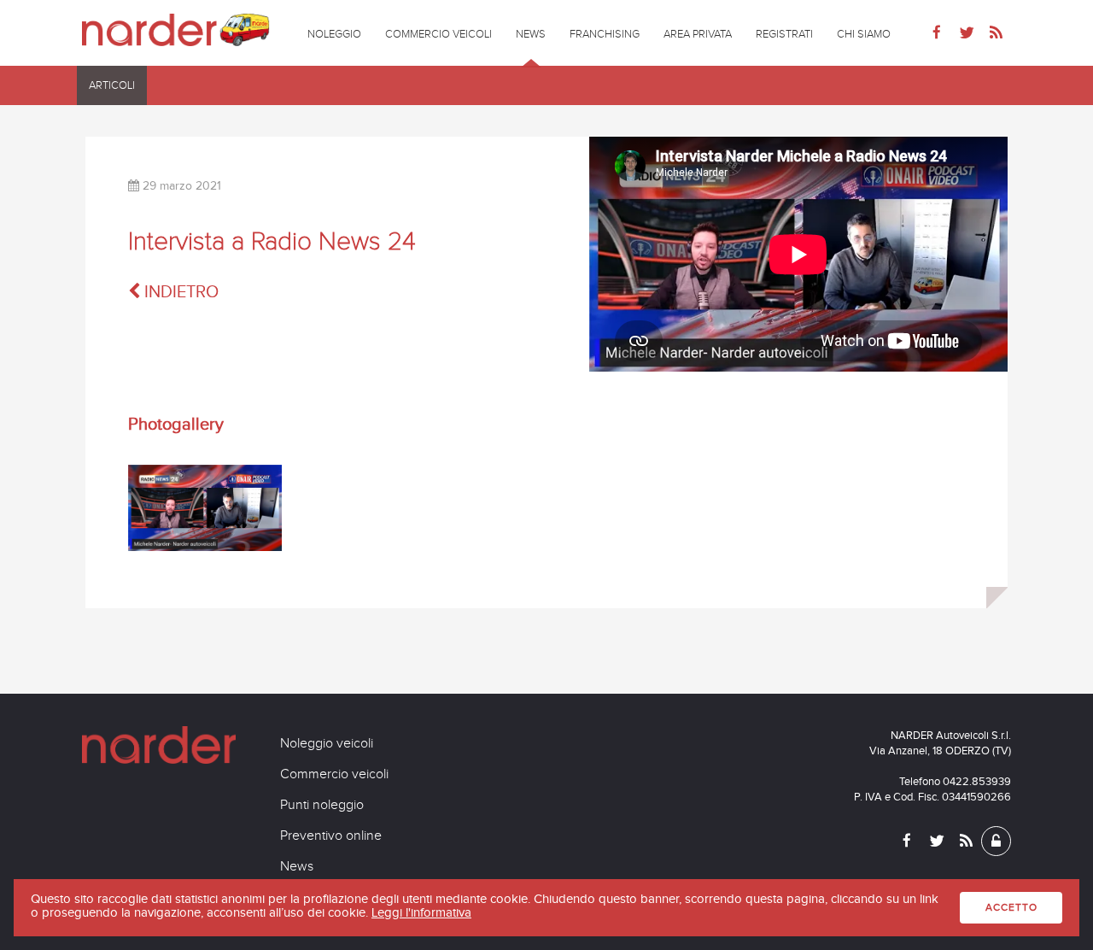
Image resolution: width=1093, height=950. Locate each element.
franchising (605, 34)
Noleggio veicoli (326, 743)
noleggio (334, 34)
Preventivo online (331, 835)
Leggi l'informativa (421, 912)
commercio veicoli (438, 34)
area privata (697, 34)
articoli (112, 85)
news (531, 34)
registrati (784, 34)
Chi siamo (864, 34)
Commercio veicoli (334, 774)
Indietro (179, 291)
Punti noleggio (322, 804)
